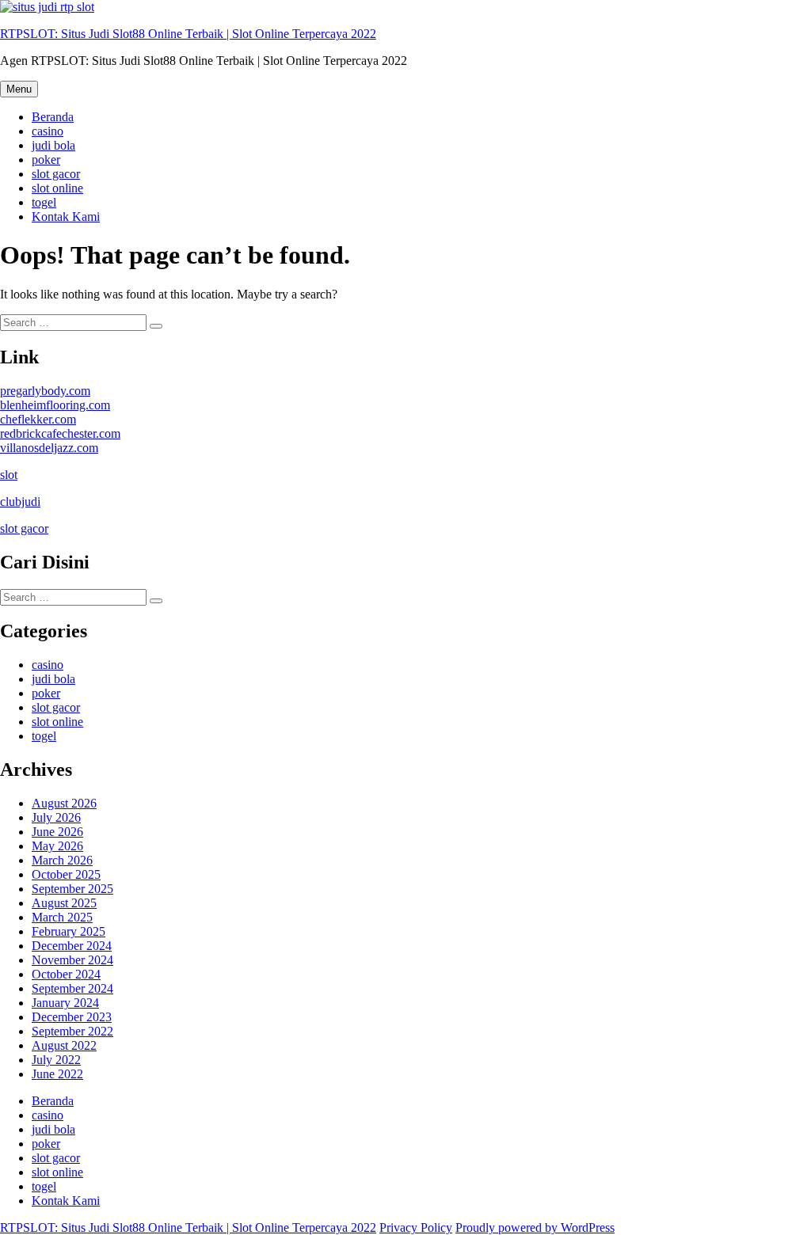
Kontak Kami (66, 216)
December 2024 (72, 945)
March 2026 (62, 860)
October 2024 (66, 974)
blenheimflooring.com (55, 405)
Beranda (53, 117)
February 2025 (68, 931)
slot (8, 474)
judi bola (53, 145)
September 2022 (72, 1031)
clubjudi (20, 501)
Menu (19, 89)
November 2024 (72, 960)
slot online (57, 188)
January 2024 (65, 1002)
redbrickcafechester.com (60, 433)
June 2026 (57, 831)
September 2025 (72, 888)
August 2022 (64, 1045)
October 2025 (66, 874)
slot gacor (56, 173)
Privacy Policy (415, 1227)
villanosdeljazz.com (49, 447)
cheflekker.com (38, 419)
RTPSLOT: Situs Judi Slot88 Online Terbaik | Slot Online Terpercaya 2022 (188, 33)
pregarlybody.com (45, 390)
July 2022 (56, 1059)
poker (46, 159)
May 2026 (57, 846)
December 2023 (72, 1017)
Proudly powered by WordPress (535, 1227)
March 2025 (62, 917)
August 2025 (64, 903)
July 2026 (56, 817)
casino (47, 131)
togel (44, 202)
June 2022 (57, 1074)
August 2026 (64, 803)
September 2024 (72, 988)
